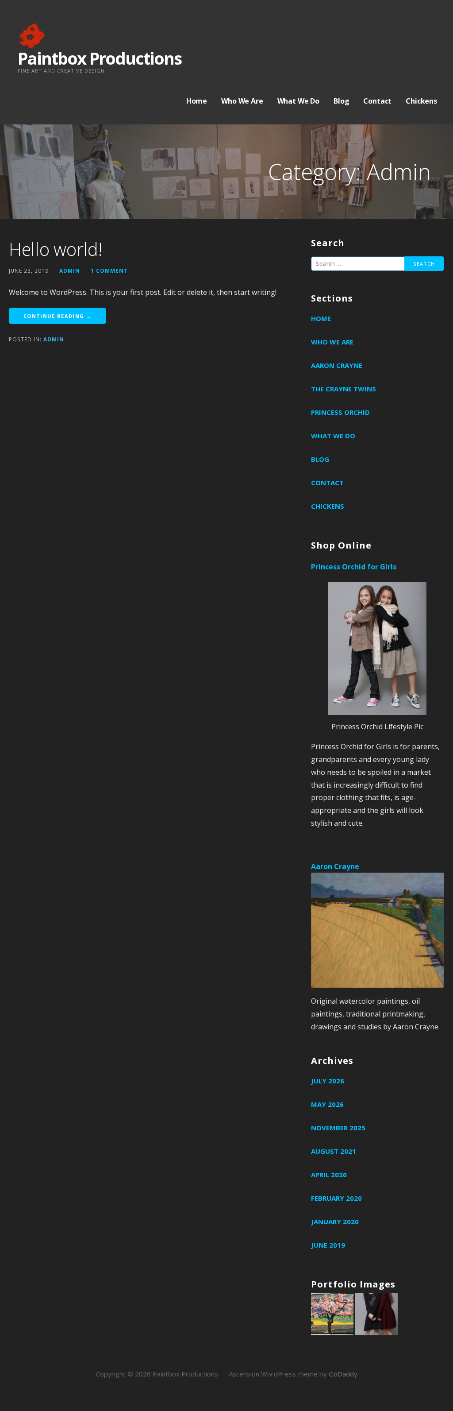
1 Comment (109, 270)
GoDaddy (343, 1373)
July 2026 (327, 1080)
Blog (341, 101)
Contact (377, 101)
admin (69, 270)
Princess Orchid (340, 412)
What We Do (298, 101)
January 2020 (335, 1221)
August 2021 (333, 1151)
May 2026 (327, 1104)
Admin (53, 339)
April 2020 (329, 1174)
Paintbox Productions (99, 58)
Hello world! (55, 249)
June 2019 (328, 1245)
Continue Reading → (57, 316)
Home (196, 101)
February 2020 (336, 1198)
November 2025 (338, 1127)
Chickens (421, 101)
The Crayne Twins (343, 388)
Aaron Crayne (336, 365)
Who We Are (242, 101)
